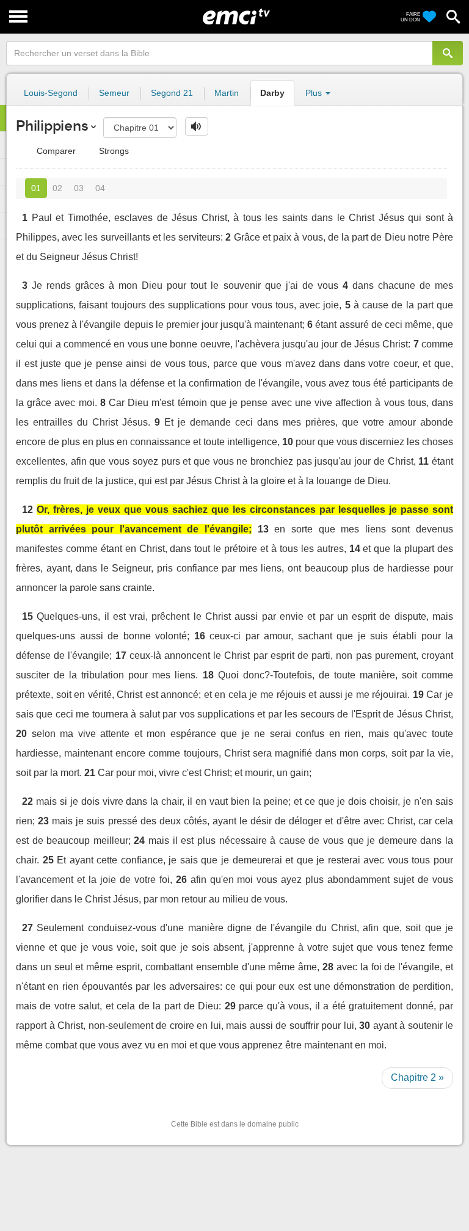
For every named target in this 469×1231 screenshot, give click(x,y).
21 (89, 773)
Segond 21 (172, 93)
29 (230, 1006)
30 (364, 1025)
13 (263, 529)
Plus (314, 93)
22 (27, 801)
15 (27, 616)
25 (48, 860)
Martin (226, 93)
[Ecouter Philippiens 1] (196, 126)
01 (36, 188)
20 (21, 733)
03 (79, 188)
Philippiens (52, 125)
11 (423, 461)
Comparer (55, 151)
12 (27, 509)
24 (139, 840)
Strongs (112, 151)
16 (199, 636)
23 (43, 821)
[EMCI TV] (236, 15)
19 (418, 694)
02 (57, 188)
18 (208, 675)
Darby (272, 93)
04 (100, 188)
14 (354, 548)
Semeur (114, 93)
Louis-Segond (51, 93)
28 (327, 967)
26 (181, 879)
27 (27, 928)
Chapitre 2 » (417, 1077)
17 (120, 655)
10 (287, 442)
